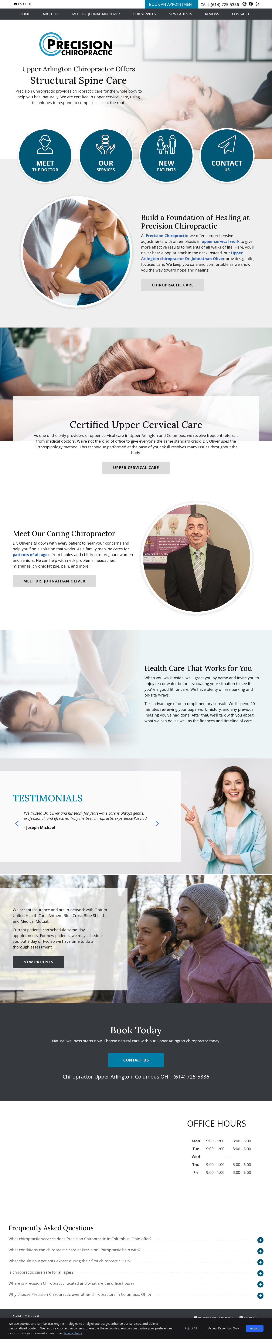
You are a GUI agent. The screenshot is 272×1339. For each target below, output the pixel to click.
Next (157, 823)
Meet (45, 165)
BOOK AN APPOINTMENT (171, 4)
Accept (254, 1328)
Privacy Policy (73, 1333)
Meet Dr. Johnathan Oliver (96, 14)
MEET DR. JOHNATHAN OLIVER (54, 581)
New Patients (180, 14)
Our (106, 165)
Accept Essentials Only (223, 1328)
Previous (17, 823)
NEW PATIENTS (38, 962)
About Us (51, 14)
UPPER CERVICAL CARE (136, 467)
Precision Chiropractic (167, 235)
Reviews (212, 14)
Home (25, 14)
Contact (226, 165)
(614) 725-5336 (225, 4)
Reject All (190, 1328)
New (166, 165)
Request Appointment (215, 1318)
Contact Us (242, 14)
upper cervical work (220, 241)
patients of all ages (31, 554)
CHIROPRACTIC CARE (173, 285)
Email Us (24, 4)
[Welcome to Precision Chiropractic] (75, 54)
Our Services (144, 14)
